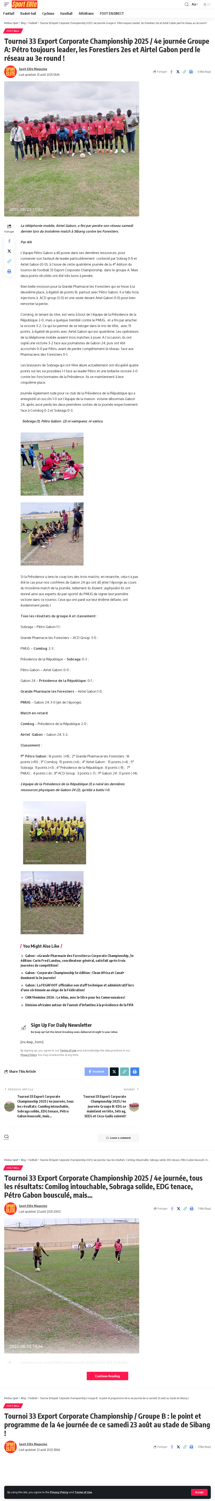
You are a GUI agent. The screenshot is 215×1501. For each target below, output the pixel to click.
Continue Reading (107, 1376)
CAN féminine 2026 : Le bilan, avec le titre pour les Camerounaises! (75, 997)
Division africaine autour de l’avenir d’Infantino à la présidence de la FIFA (79, 1005)
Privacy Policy (59, 1492)
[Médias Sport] (24, 4)
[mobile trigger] (7, 4)
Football (13, 31)
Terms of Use (83, 1492)
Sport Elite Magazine (33, 69)
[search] (187, 4)
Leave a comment (120, 1137)
